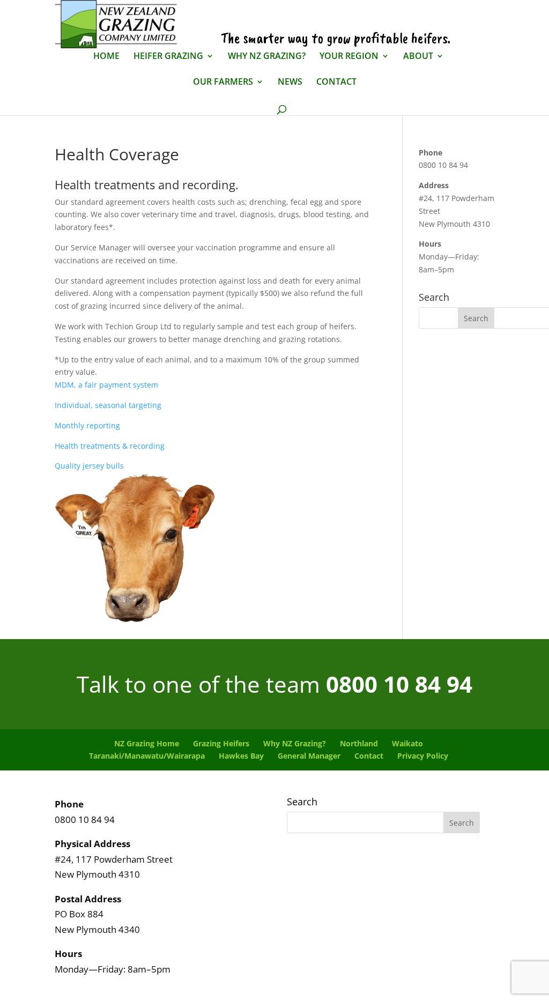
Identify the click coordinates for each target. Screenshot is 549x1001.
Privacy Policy (422, 756)
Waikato (407, 743)
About (418, 56)
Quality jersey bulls (89, 466)
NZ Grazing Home (146, 743)
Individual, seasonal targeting (108, 405)
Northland (359, 743)
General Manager (309, 756)
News (290, 82)
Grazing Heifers (221, 743)
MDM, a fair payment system (106, 385)
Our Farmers (223, 82)
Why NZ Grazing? (267, 56)
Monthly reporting (87, 425)
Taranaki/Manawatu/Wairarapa (147, 756)
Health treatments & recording (110, 446)
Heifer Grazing (168, 56)
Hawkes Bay (241, 756)
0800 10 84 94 (399, 684)
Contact (336, 82)
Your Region (349, 56)
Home (106, 56)
